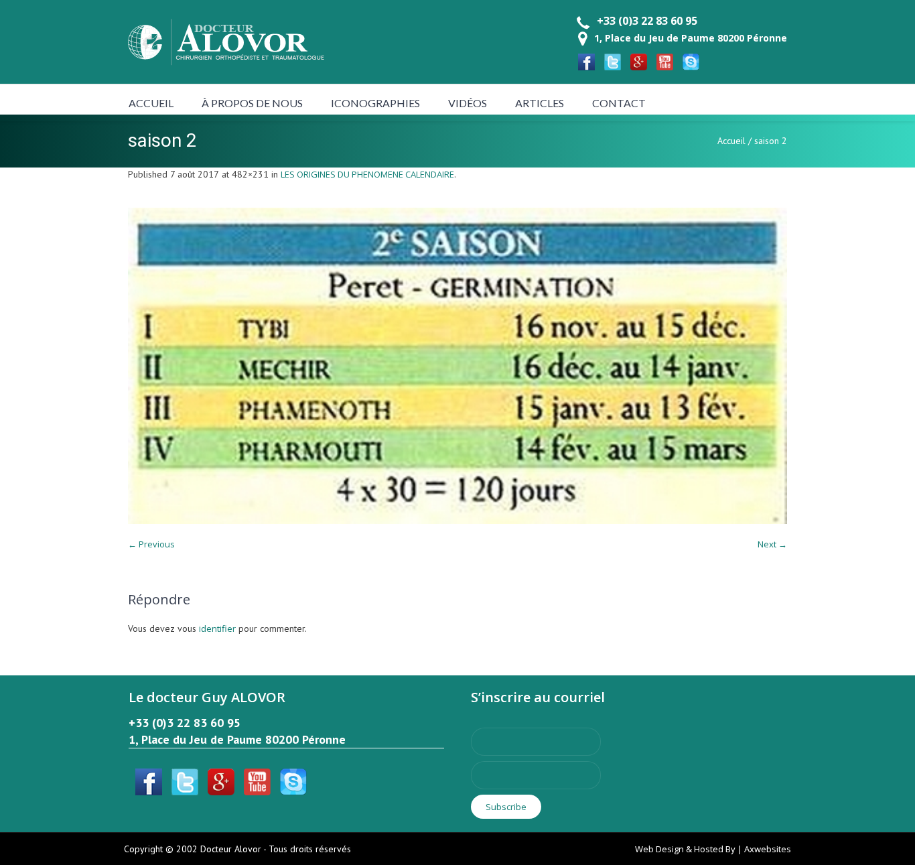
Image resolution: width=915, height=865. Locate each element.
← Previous (151, 544)
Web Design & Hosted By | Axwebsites (713, 849)
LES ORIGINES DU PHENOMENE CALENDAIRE (367, 174)
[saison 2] (457, 366)
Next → (772, 544)
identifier (217, 628)
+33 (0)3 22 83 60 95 (647, 20)
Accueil (731, 141)
